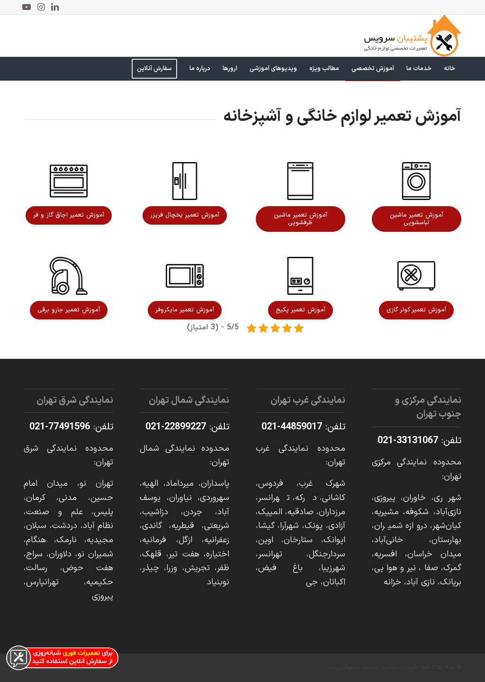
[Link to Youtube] (26, 7)
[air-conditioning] (416, 276)
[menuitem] (449, 69)
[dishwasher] (300, 181)
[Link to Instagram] (41, 7)
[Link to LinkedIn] (55, 7)
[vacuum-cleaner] (69, 276)
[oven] (69, 181)
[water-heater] (300, 276)
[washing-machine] (416, 181)
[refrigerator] (185, 181)
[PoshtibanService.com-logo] (412, 35)
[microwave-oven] (185, 276)
